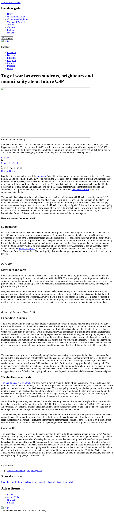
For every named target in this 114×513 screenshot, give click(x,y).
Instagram (11, 60)
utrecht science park (16, 470)
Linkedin (11, 58)
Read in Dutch (8, 171)
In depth (5, 157)
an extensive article (80, 189)
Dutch (10, 68)
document (41, 176)
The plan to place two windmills (16, 383)
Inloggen (11, 66)
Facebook (11, 52)
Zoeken (10, 63)
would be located (27, 248)
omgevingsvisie (34, 470)
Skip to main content (10, 2)
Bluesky (11, 55)
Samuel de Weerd (9, 163)
